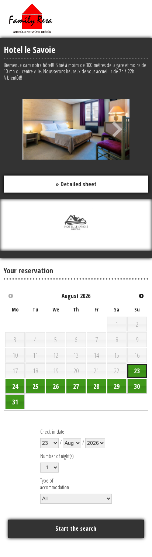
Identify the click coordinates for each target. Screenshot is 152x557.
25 (35, 386)
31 (15, 401)
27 (76, 386)
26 (56, 386)
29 (117, 386)
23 (137, 370)
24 (15, 386)
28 (96, 386)
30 (137, 386)
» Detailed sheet (76, 184)
